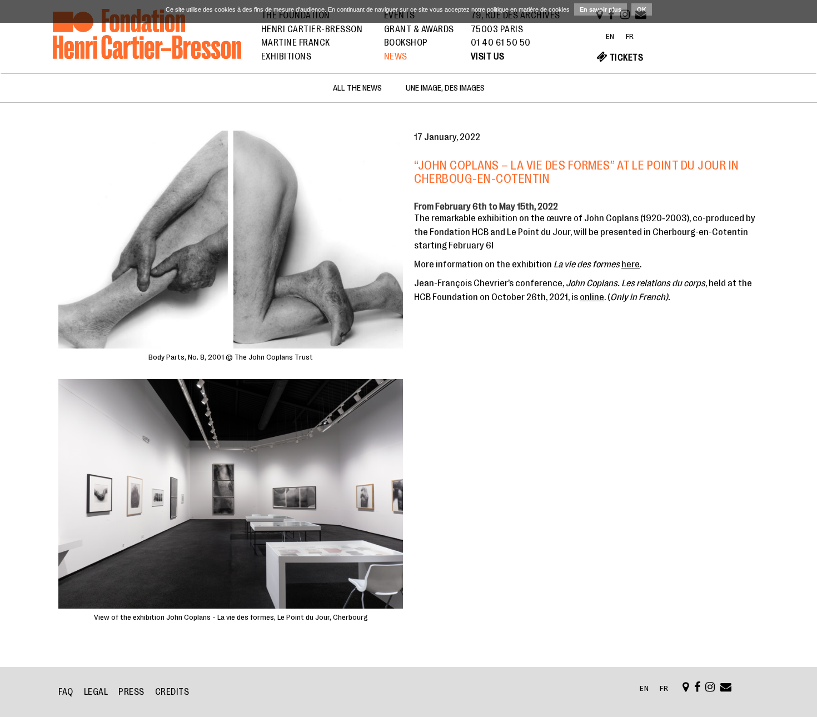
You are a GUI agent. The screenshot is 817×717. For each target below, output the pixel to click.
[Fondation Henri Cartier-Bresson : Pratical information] (686, 688)
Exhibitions (286, 57)
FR (630, 36)
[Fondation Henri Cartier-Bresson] (147, 46)
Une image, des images (445, 88)
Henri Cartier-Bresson (312, 29)
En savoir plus (600, 9)
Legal (96, 692)
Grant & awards (419, 29)
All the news (357, 88)
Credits (172, 692)
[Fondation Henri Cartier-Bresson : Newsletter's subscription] (726, 688)
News (395, 57)
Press (131, 692)
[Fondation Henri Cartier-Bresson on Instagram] (710, 688)
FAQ (65, 692)
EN (610, 36)
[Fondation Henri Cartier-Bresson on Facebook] (697, 688)
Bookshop (406, 43)
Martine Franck (295, 43)
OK (641, 9)
